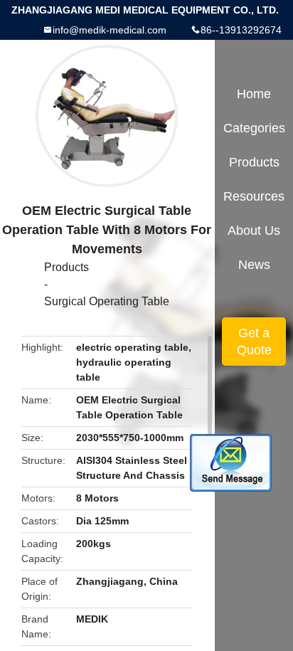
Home (254, 94)
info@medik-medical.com (109, 30)
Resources (253, 196)
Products (66, 267)
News (254, 265)
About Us (254, 230)
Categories (254, 128)
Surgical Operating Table (106, 301)
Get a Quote (254, 341)
